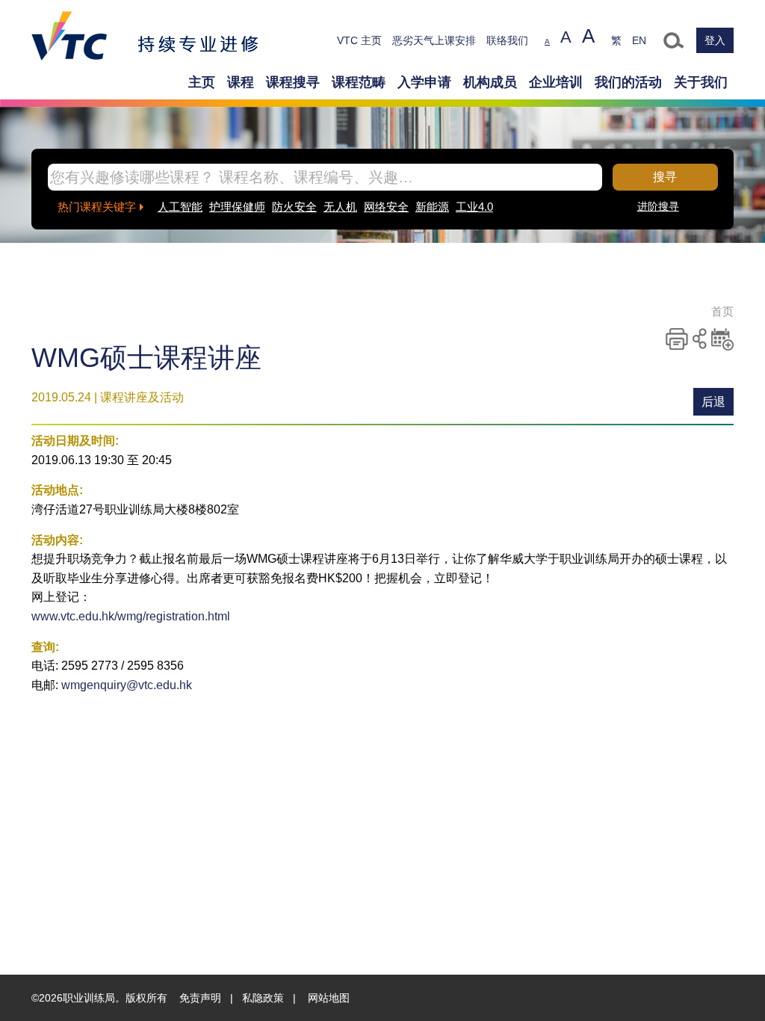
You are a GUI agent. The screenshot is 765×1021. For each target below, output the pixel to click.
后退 (713, 401)
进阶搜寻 (658, 206)
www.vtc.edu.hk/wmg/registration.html (130, 616)
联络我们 (507, 40)
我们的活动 (628, 82)
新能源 (432, 206)
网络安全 (386, 206)
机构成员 (490, 82)
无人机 (340, 206)
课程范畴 (358, 82)
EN (639, 40)
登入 (714, 40)
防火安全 (294, 206)
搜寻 (665, 176)
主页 (201, 82)
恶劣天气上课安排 (434, 40)
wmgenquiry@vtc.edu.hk (126, 685)
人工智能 (180, 206)
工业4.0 (474, 206)
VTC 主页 (359, 40)
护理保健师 (237, 206)
